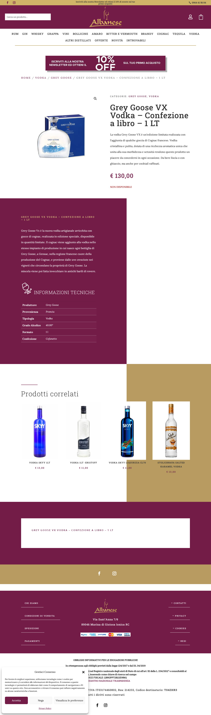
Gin (25, 33)
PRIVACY (180, 615)
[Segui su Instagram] (14, 2)
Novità (117, 40)
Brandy (147, 33)
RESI (183, 641)
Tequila (179, 33)
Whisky (37, 33)
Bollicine (80, 33)
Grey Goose (61, 77)
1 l (47, 332)
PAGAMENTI (32, 641)
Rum (15, 33)
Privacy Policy (45, 708)
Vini (65, 33)
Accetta (16, 700)
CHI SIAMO (31, 603)
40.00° (49, 325)
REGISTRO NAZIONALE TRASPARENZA (108, 680)
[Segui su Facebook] (7, 2)
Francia (50, 311)
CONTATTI (180, 603)
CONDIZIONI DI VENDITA (40, 615)
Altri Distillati (78, 40)
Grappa (53, 33)
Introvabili (136, 40)
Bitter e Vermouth (121, 33)
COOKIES (180, 628)
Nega (41, 700)
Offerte (101, 40)
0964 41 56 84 (199, 2)
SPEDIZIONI (32, 628)
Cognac (163, 33)
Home (26, 77)
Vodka (194, 33)
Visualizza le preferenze (69, 700)
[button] (83, 672)
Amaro (97, 33)
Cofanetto (51, 338)
